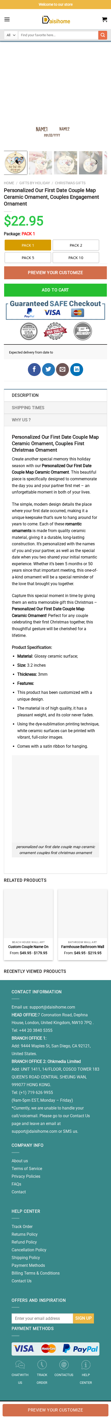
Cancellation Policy (29, 1249)
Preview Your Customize (55, 272)
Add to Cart (55, 290)
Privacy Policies (26, 1176)
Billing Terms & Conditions (36, 1273)
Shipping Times (28, 407)
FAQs (16, 1184)
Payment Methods (28, 1265)
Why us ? (21, 419)
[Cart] (104, 19)
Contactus (63, 1375)
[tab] (55, 395)
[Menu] (7, 19)
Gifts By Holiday (34, 183)
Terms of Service (27, 1168)
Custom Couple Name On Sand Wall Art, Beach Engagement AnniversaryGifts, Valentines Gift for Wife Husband (28, 947)
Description (25, 395)
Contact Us (21, 1280)
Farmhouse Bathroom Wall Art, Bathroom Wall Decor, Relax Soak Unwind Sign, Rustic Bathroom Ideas (82, 947)
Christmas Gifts (70, 183)
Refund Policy (24, 1242)
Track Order (22, 1226)
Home (9, 183)
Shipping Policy (26, 1257)
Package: (19, 233)
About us (20, 1160)
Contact (19, 1191)
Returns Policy (25, 1234)
